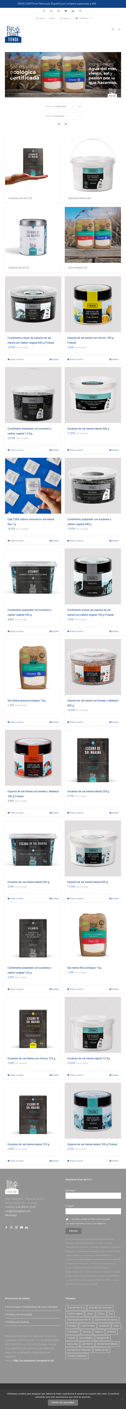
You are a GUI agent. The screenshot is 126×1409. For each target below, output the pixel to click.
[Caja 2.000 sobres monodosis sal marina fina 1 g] (33, 486)
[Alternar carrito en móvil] (112, 29)
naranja (87, 1331)
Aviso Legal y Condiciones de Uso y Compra (32, 1306)
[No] (122, 1399)
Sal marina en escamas (79, 1350)
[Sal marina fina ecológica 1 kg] (93, 934)
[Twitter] (11, 1227)
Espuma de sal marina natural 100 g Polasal (92, 1144)
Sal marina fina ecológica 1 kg (84, 967)
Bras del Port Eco (76, 1307)
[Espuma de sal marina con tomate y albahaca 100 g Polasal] (33, 758)
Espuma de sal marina (106, 1319)
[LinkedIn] (26, 1227)
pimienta (111, 1331)
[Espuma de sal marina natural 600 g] (93, 848)
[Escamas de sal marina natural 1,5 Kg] (93, 1025)
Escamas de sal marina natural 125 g (28, 1144)
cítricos (101, 1313)
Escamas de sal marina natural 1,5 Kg (88, 1058)
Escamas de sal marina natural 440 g (88, 428)
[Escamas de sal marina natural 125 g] (33, 1111)
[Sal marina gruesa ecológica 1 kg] (33, 667)
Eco (111, 1313)
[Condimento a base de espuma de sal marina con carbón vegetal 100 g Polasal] (93, 576)
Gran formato (88, 1325)
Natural (99, 1331)
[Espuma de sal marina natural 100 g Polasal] (93, 1111)
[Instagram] (16, 1227)
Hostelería (104, 1325)
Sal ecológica (85, 1337)
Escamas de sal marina (79, 1319)
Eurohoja (71, 1325)
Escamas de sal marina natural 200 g (28, 882)
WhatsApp (11, 1215)
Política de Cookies (18, 1322)
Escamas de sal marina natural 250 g (88, 791)
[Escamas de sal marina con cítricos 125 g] (33, 1025)
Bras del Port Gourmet (100, 1307)
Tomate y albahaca (77, 1356)
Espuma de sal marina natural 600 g (87, 882)
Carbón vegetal (75, 1313)
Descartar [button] (102, 3)
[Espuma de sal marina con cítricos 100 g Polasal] (93, 304)
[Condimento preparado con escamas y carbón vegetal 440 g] (93, 486)
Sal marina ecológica (107, 1344)
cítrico (90, 1313)
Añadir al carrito (17, 359)
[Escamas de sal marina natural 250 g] (93, 758)
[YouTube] (21, 1227)
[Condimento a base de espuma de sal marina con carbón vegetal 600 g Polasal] (33, 304)
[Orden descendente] (80, 106)
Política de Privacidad (100, 1219)
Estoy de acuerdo (63, 1402)
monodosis (73, 1331)
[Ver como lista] (66, 124)
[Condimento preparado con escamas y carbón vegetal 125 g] (33, 934)
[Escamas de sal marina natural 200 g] (33, 848)
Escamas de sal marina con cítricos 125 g (31, 1058)
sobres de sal (101, 1350)
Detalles (55, 359)
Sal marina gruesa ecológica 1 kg (26, 700)
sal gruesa (72, 1344)
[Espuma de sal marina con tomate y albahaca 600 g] (93, 667)
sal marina (87, 1344)
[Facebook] (6, 1227)
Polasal (71, 1337)
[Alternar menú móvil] (119, 29)
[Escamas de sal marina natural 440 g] (93, 395)
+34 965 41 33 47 (25, 1207)
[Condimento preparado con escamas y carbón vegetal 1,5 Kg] (33, 395)
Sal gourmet (103, 1337)
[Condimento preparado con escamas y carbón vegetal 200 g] (33, 576)
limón (116, 1325)
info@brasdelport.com (18, 1211)
